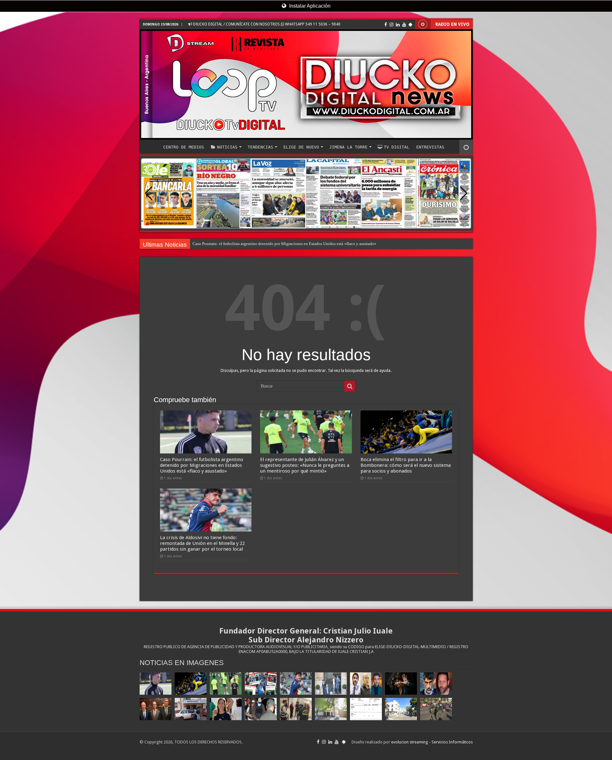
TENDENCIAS (260, 147)
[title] (466, 147)
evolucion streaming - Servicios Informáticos (432, 742)
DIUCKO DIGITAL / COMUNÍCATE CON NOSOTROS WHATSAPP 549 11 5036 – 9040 (266, 24)
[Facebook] (386, 24)
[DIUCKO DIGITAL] (306, 84)
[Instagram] (391, 24)
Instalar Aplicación (309, 6)
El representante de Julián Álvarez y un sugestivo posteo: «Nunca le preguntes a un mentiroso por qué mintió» (304, 465)
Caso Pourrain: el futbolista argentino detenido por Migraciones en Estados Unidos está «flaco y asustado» (284, 243)
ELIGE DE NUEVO (301, 147)
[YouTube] (404, 24)
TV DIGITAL (396, 147)
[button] (463, 193)
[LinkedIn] (397, 24)
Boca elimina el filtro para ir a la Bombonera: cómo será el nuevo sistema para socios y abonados (406, 465)
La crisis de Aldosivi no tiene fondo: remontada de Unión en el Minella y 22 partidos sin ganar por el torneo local (202, 543)
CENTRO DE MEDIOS (183, 147)
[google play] (410, 24)
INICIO (151, 146)
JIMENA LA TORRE (348, 147)
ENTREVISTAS (430, 147)
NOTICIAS (227, 147)
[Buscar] (349, 386)
